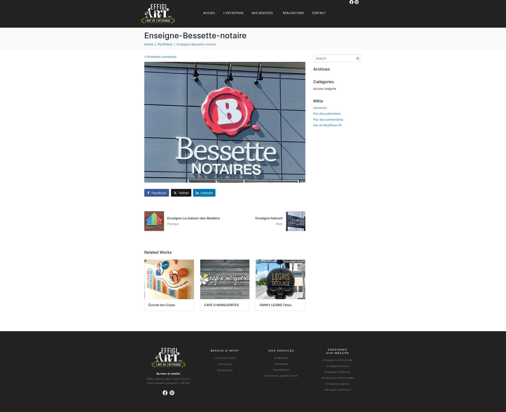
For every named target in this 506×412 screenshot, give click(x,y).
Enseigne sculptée (337, 384)
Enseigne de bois (338, 366)
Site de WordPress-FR (327, 125)
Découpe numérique (337, 389)
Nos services (262, 13)
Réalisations (293, 13)
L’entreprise (234, 13)
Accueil (209, 13)
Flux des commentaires (328, 119)
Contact (319, 13)
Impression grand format (281, 375)
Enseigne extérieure (337, 372)
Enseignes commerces (161, 56)
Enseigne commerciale (337, 360)
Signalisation (281, 369)
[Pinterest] (357, 2)
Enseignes (281, 364)
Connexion (320, 107)
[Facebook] (351, 2)
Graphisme (281, 358)
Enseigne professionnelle (338, 378)
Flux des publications (327, 113)
